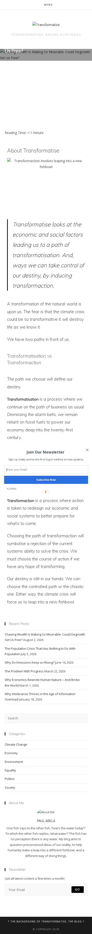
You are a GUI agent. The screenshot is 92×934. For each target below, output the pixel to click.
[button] (46, 452)
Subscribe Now (46, 480)
